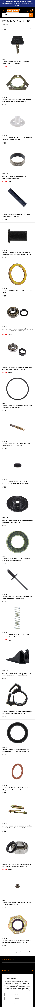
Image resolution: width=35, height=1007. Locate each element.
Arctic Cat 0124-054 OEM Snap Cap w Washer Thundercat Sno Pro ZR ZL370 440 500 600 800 (15, 483)
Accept (17, 994)
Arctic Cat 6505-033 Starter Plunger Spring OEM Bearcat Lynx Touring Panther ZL (15, 636)
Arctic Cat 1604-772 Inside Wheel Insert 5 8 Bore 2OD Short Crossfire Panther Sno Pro (17, 521)
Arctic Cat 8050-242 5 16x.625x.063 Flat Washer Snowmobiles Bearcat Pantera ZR (16, 559)
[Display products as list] (32, 29)
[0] (31, 11)
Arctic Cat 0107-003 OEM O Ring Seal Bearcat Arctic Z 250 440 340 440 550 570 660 (17, 406)
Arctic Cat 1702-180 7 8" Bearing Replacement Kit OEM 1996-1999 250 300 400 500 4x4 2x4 (16, 865)
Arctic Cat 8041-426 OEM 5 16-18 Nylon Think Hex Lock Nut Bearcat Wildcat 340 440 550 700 (16, 941)
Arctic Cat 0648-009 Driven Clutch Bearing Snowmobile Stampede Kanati (14, 177)
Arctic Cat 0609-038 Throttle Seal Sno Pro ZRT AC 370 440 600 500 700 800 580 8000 (17, 139)
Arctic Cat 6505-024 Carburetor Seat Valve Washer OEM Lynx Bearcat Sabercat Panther (16, 789)
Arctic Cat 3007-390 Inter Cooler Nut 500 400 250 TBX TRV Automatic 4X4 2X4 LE (16, 903)
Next (30, 952)
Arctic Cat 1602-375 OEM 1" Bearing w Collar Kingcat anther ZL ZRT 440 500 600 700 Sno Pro (17, 368)
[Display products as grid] (29, 29)
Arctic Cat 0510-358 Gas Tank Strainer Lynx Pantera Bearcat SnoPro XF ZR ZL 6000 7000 (17, 444)
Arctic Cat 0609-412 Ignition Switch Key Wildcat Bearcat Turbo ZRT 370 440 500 (15, 62)
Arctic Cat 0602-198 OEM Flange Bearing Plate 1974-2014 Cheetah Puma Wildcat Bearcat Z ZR (17, 100)
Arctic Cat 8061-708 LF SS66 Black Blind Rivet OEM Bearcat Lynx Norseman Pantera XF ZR (17, 597)
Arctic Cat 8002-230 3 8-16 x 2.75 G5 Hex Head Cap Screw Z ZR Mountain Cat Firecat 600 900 (17, 827)
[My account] (27, 11)
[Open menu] (3, 10)
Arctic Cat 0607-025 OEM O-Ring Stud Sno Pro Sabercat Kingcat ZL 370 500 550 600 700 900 (15, 750)
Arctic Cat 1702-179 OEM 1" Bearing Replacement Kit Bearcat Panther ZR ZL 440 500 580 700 (17, 330)
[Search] (31, 15)
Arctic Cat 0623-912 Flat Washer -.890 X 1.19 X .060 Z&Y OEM (17, 292)
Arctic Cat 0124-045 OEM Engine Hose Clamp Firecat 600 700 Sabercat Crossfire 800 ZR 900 (17, 712)
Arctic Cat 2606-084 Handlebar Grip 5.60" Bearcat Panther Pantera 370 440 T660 (16, 215)
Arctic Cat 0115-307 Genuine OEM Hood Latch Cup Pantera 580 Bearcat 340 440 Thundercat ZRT (16, 674)
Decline (17, 998)
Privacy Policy (26, 990)
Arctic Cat (5, 59)
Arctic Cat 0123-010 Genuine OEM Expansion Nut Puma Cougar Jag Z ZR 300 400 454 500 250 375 (16, 253)
